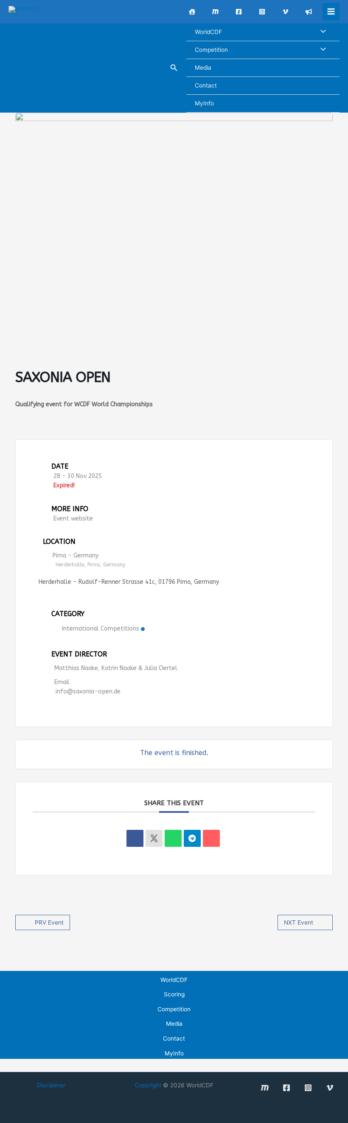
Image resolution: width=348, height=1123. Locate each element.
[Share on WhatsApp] (173, 838)
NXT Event (298, 922)
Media (203, 67)
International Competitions (100, 628)
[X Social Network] (154, 838)
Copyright (148, 1085)
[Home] (192, 11)
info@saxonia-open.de (88, 691)
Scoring (174, 994)
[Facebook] (238, 11)
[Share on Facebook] (134, 838)
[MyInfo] (215, 11)
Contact (206, 85)
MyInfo (204, 103)
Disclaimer (51, 1085)
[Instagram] (262, 11)
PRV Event (49, 922)
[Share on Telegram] (192, 838)
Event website (73, 518)
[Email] (211, 838)
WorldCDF (208, 31)
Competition (211, 49)
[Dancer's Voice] (308, 11)
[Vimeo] (285, 11)
